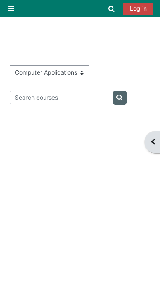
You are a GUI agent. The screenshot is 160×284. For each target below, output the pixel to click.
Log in (138, 8)
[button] (112, 8)
